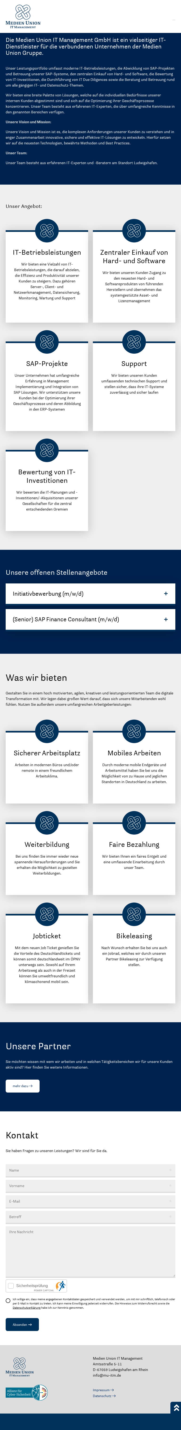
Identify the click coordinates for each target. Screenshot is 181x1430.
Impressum (101, 1390)
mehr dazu (21, 1086)
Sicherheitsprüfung (32, 1286)
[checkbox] (11, 1285)
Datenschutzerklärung (27, 1308)
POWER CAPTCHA (43, 1290)
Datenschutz (102, 1396)
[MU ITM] (35, 16)
